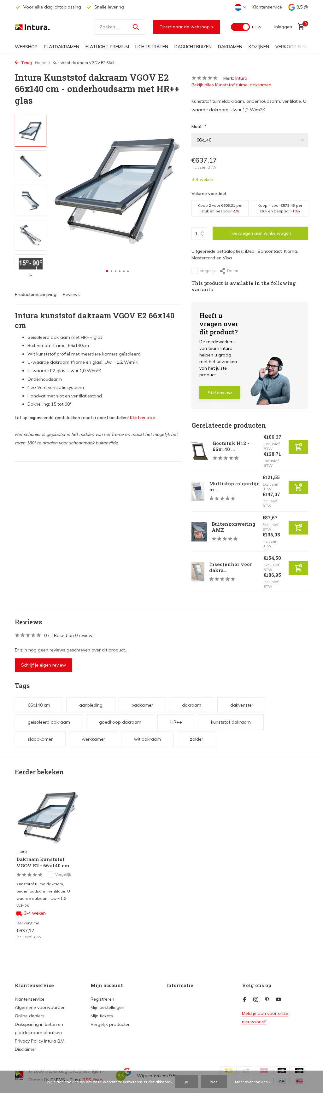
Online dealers (29, 1016)
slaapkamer (40, 739)
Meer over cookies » (253, 1081)
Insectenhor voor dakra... (230, 567)
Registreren (102, 999)
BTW (256, 27)
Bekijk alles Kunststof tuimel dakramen (231, 85)
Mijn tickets (102, 1016)
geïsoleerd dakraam (49, 722)
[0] (299, 27)
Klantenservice (267, 7)
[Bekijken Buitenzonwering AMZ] (199, 531)
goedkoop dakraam (120, 722)
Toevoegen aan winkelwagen (260, 233)
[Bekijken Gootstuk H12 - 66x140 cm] (199, 451)
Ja (186, 1081)
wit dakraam (147, 739)
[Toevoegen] (298, 447)
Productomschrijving (35, 294)
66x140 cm (39, 705)
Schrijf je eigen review (43, 665)
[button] (107, 271)
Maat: (198, 126)
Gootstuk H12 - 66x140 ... (231, 446)
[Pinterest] (267, 999)
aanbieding (91, 705)
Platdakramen (61, 46)
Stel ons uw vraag (220, 394)
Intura (241, 78)
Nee (214, 1081)
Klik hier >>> (143, 417)
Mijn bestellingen (107, 1007)
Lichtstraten (151, 46)
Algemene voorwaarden (40, 1007)
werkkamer (93, 739)
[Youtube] (278, 999)
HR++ (176, 722)
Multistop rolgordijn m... (234, 486)
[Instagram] (255, 999)
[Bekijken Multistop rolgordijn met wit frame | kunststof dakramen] (197, 491)
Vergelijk (207, 270)
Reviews (71, 294)
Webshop (26, 46)
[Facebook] (244, 999)
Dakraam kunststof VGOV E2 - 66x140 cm (42, 862)
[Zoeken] (135, 27)
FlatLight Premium (107, 46)
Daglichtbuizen (193, 46)
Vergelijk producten (111, 1024)
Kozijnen (259, 46)
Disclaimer (25, 1049)
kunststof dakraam (231, 722)
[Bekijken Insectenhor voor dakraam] (197, 571)
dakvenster (241, 705)
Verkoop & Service (297, 46)
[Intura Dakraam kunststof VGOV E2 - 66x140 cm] (47, 817)
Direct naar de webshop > (187, 27)
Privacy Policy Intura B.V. (40, 1041)
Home (40, 62)
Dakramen (230, 46)
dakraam (191, 705)
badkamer (142, 705)
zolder (196, 739)
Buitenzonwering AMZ (233, 527)
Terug (26, 62)
